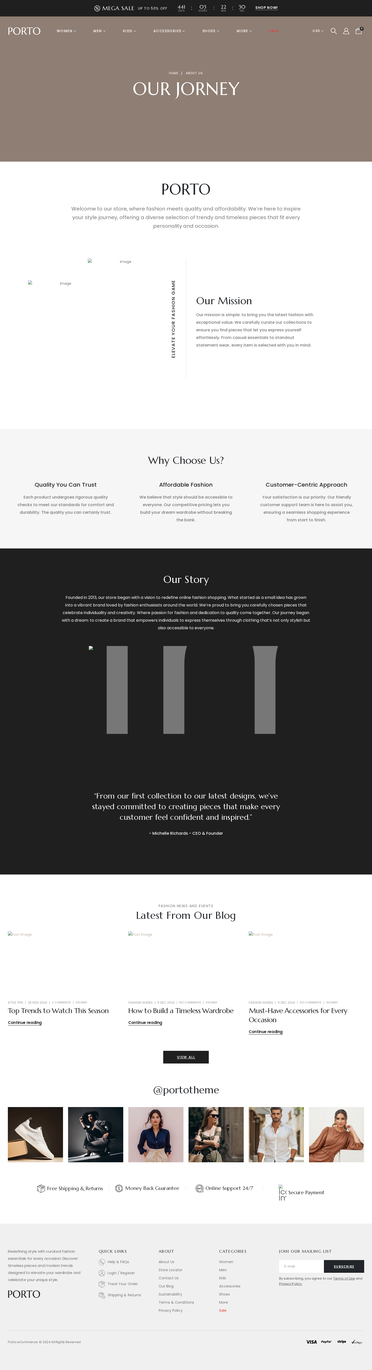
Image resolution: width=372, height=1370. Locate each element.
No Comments (190, 1002)
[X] (20, 1308)
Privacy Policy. (290, 1283)
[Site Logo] (24, 31)
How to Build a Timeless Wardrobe (181, 1010)
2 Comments (61, 1002)
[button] (334, 31)
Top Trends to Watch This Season (58, 1010)
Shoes (209, 30)
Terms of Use (344, 1278)
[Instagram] (32, 1308)
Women (64, 30)
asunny (81, 1002)
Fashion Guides (140, 1002)
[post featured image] (65, 963)
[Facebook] (9, 1308)
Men (97, 30)
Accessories (167, 30)
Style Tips (15, 1002)
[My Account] (346, 31)
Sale (274, 30)
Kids (127, 30)
